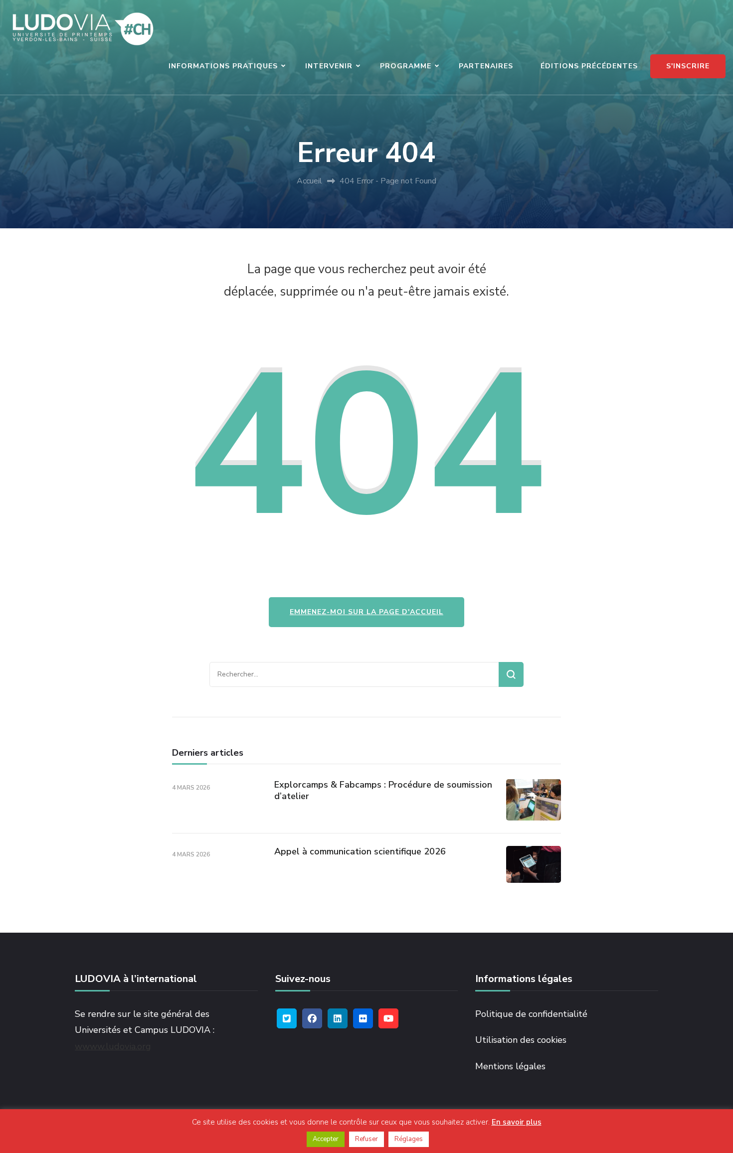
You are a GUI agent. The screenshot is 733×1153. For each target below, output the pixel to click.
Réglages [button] (408, 1139)
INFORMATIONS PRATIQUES (223, 66)
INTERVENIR (329, 66)
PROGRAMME (405, 66)
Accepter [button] (326, 1139)
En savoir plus (517, 1122)
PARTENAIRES (486, 66)
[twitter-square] (287, 1018)
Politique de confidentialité (531, 1014)
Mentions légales (510, 1066)
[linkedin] (338, 1018)
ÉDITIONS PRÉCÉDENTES (589, 66)
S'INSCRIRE (688, 66)
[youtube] (388, 1018)
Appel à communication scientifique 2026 (360, 851)
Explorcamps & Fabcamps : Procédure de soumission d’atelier (383, 790)
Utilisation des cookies (520, 1040)
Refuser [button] (366, 1139)
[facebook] (312, 1018)
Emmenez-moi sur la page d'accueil (366, 612)
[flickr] (363, 1018)
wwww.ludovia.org (113, 1046)
